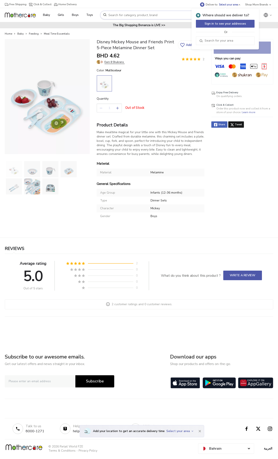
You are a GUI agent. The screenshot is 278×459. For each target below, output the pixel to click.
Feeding (34, 33)
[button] (190, 45)
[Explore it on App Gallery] (255, 382)
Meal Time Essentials (57, 33)
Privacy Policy (88, 451)
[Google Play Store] (219, 382)
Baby (20, 33)
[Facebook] (246, 429)
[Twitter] (258, 429)
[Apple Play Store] (185, 382)
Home (8, 33)
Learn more (248, 112)
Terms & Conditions (62, 451)
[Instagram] (270, 429)
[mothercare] (22, 15)
